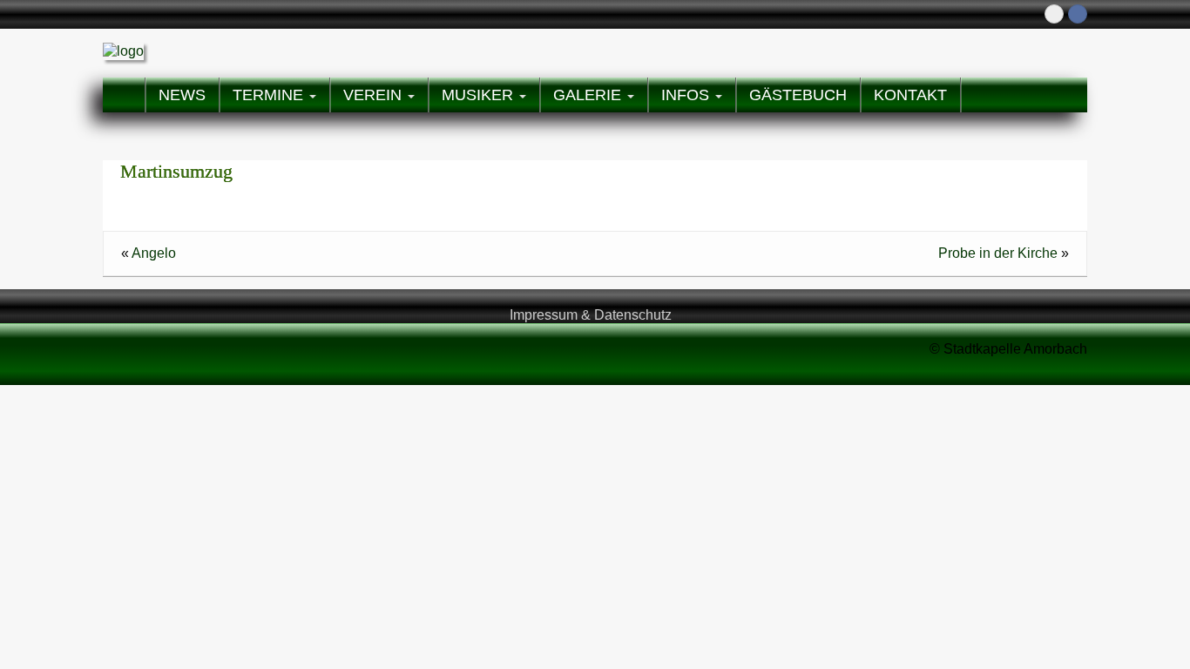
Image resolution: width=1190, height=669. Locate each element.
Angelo (154, 253)
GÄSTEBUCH (798, 95)
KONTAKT (910, 95)
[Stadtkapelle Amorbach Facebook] (1077, 14)
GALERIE (589, 95)
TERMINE (270, 95)
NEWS (182, 95)
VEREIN (374, 95)
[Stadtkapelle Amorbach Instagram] (1054, 14)
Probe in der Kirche (998, 253)
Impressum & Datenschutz (591, 314)
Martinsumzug (176, 171)
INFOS (687, 95)
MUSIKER (479, 95)
